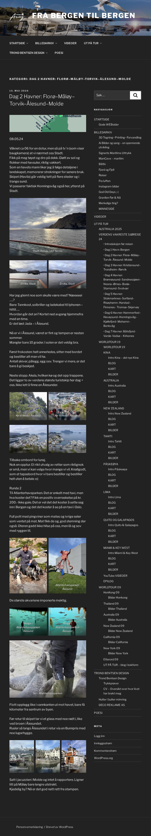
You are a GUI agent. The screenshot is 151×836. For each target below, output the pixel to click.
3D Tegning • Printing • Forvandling (120, 137)
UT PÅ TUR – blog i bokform (120, 664)
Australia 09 (111, 614)
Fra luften (104, 180)
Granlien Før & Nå (110, 197)
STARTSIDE (17, 43)
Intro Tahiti (115, 441)
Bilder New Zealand (120, 630)
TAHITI (107, 436)
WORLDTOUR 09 (110, 587)
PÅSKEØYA (110, 464)
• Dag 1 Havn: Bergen (116, 249)
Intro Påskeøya (117, 469)
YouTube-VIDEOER (115, 575)
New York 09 (111, 648)
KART (112, 368)
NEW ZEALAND (113, 408)
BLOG (112, 363)
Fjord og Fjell (106, 169)
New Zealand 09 (113, 625)
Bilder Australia (117, 619)
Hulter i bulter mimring (112, 699)
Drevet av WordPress (59, 827)
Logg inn (99, 736)
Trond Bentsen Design (112, 678)
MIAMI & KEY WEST (116, 547)
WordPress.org (103, 758)
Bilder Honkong (117, 597)
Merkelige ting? (108, 203)
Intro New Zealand (119, 413)
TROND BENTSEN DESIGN (26, 52)
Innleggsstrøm (103, 743)
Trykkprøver (111, 683)
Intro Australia (117, 385)
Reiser (103, 175)
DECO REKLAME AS (112, 705)
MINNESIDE (106, 208)
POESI (59, 52)
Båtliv (102, 164)
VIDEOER (70, 43)
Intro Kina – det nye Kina (123, 357)
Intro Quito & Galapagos (123, 525)
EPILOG (108, 581)
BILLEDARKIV (44, 43)
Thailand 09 (111, 603)
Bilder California (118, 642)
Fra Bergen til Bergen (83, 15)
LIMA (106, 492)
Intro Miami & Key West (123, 553)
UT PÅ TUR (91, 43)
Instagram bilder (109, 186)
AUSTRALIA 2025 (110, 229)
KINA (106, 352)
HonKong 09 (111, 592)
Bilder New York (118, 653)
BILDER (113, 374)
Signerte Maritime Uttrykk (115, 153)
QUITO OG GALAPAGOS (118, 520)
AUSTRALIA (111, 380)
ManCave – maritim (111, 158)
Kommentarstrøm (105, 750)
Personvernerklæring (29, 827)
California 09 (111, 637)
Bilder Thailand (117, 608)
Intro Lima (114, 497)
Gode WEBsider (109, 124)
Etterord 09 (110, 659)
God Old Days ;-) (109, 191)
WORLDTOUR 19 (109, 342)
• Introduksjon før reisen (118, 244)
